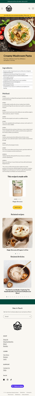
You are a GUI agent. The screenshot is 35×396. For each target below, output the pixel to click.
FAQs (4, 370)
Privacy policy (29, 392)
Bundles (5, 346)
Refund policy (22, 392)
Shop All (5, 339)
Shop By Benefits (8, 341)
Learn (5, 359)
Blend (5, 344)
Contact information (25, 394)
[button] (2, 8)
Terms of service (10, 394)
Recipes (5, 357)
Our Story (6, 355)
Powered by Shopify (15, 392)
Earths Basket (9, 392)
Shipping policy (17, 394)
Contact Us (6, 368)
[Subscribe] (30, 316)
